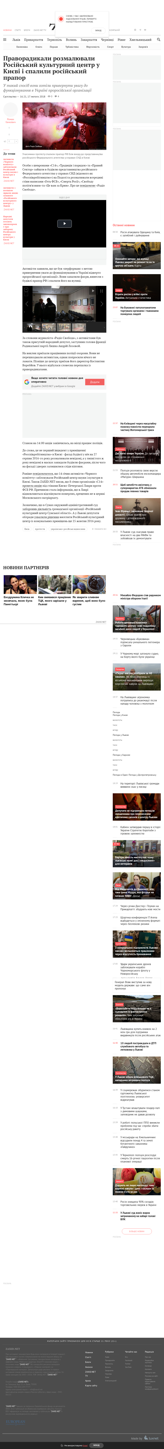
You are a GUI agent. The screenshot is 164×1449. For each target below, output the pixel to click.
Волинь (71, 40)
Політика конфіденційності (151, 1388)
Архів (88, 1380)
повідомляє (88, 185)
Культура (126, 47)
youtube (145, 30)
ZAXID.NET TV (40, 30)
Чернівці (107, 40)
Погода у (120, 715)
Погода (116, 712)
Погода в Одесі (120, 774)
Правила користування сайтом (150, 1381)
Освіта (38, 47)
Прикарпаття (33, 40)
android (150, 30)
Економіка (22, 47)
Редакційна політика (149, 1361)
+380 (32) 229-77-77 (21, 1387)
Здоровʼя (143, 47)
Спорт (110, 47)
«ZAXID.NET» (23, 1382)
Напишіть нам (150, 1373)
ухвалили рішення (46, 517)
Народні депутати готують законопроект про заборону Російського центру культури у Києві (10, 228)
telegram (140, 30)
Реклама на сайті (151, 1376)
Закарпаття (89, 40)
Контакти (148, 1369)
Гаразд (98, 30)
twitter (130, 30)
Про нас (148, 1357)
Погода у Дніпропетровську (142, 774)
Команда (148, 1366)
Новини (7, 30)
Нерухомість (92, 47)
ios (155, 30)
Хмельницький (141, 40)
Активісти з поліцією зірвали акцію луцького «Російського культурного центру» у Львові (10, 197)
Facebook (128, 1360)
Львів (16, 40)
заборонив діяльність (36, 509)
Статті (18, 30)
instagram (135, 30)
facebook (125, 30)
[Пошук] (158, 39)
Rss (126, 1357)
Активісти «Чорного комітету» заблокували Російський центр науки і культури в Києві (10, 168)
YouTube (128, 1367)
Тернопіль (54, 40)
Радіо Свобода (36, 146)
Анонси (89, 1367)
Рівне (122, 40)
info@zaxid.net (36, 1389)
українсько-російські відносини (68, 529)
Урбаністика (72, 47)
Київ (27, 529)
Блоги (27, 30)
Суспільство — (11, 96)
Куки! (85, 1445)
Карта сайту (91, 1385)
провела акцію (32, 486)
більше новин (136, 1231)
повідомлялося (43, 473)
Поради (54, 47)
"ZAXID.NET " (11, 1359)
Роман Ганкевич (11, 120)
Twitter (128, 1364)
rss (160, 30)
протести (40, 529)
